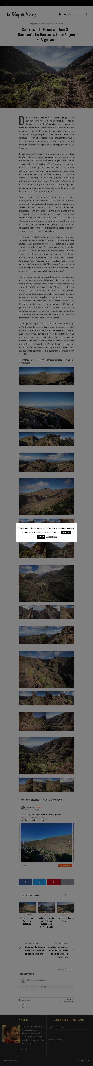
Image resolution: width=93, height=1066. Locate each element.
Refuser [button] (41, 537)
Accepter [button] (66, 532)
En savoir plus (51, 536)
